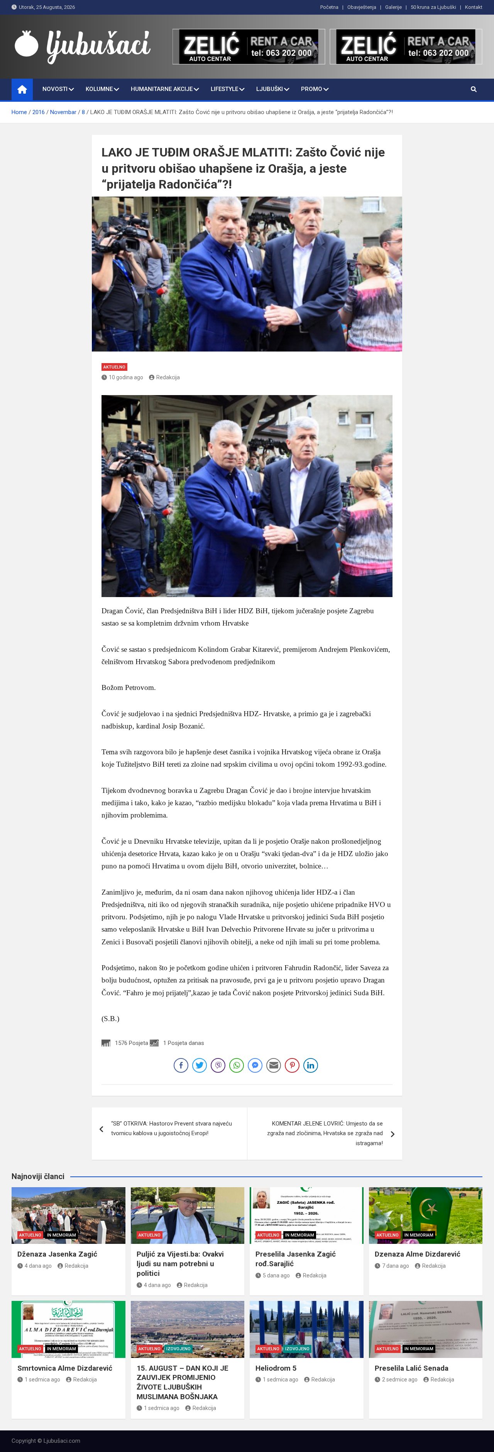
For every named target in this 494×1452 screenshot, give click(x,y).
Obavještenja (361, 7)
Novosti (55, 89)
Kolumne (99, 89)
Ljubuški (269, 89)
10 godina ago (126, 377)
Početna (329, 7)
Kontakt (473, 7)
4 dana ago (38, 1266)
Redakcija (168, 377)
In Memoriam (61, 1235)
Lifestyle (224, 89)
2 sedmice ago (400, 1379)
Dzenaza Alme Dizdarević (417, 1254)
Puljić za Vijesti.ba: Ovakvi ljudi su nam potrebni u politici (180, 1263)
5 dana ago (276, 1275)
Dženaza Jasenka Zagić (57, 1254)
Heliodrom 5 (276, 1368)
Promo (311, 89)
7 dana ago (395, 1266)
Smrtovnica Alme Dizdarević (64, 1368)
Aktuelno (114, 367)
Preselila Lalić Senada (411, 1368)
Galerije (393, 7)
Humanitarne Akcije (162, 89)
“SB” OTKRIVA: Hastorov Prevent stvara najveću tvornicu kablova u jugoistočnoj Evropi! (171, 1128)
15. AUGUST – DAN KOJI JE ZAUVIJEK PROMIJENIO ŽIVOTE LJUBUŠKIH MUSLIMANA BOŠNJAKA (182, 1382)
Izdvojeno (178, 1348)
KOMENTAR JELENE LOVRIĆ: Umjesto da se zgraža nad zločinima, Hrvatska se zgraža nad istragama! (325, 1133)
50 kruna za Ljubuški (433, 7)
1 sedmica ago (42, 1379)
